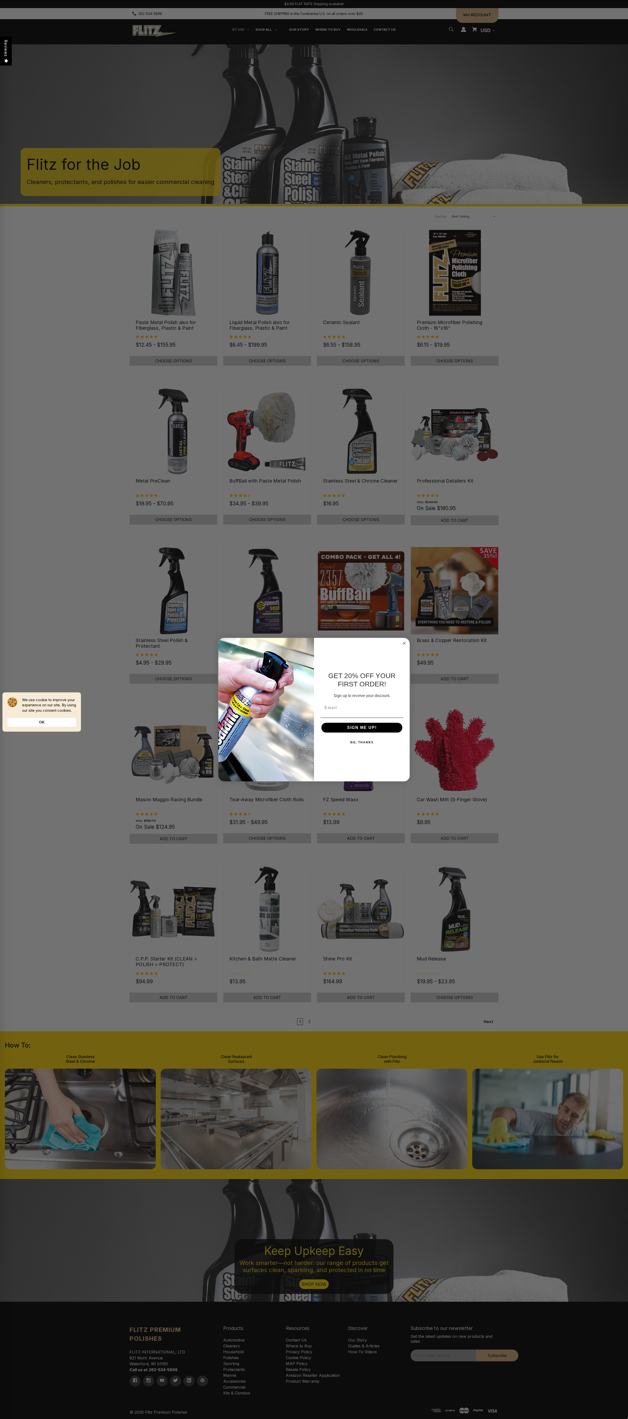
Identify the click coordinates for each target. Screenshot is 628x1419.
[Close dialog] (404, 643)
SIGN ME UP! (362, 727)
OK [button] (42, 722)
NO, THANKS (362, 742)
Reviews (5, 48)
